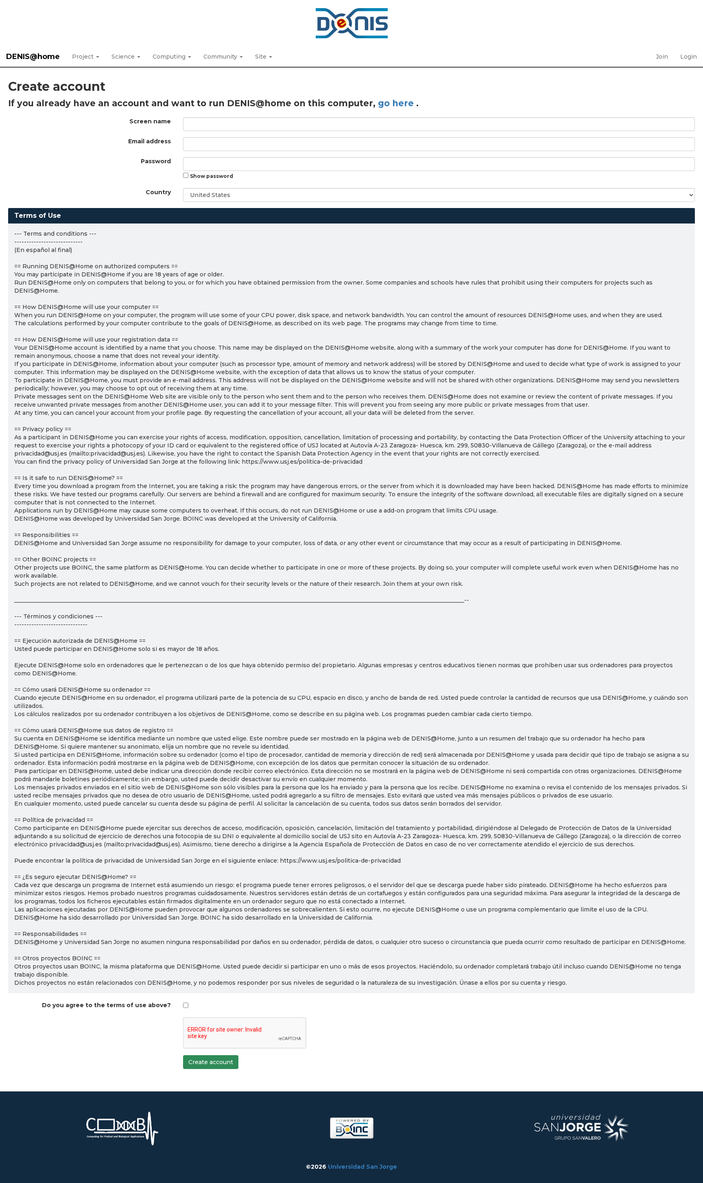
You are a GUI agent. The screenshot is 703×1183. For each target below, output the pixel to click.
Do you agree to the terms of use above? (106, 1005)
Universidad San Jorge (362, 1166)
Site (261, 56)
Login (688, 56)
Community (221, 56)
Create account (210, 1062)
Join (662, 56)
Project (83, 56)
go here (397, 103)
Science (123, 56)
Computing (170, 56)
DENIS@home (33, 56)
